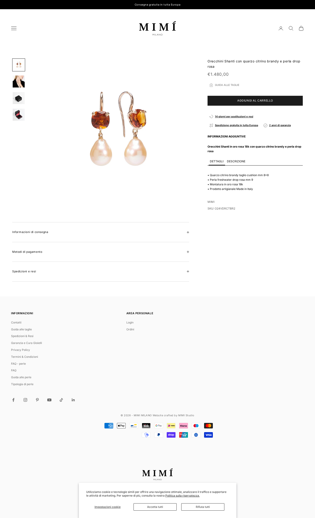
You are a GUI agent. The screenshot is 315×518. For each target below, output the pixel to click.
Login (130, 322)
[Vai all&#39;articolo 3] (18, 98)
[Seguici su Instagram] (25, 400)
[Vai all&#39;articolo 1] (18, 64)
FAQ (13, 370)
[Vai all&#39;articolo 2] (18, 81)
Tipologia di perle (22, 384)
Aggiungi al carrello (255, 100)
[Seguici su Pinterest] (37, 400)
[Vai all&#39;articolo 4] (18, 114)
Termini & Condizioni (24, 356)
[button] (217, 162)
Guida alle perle (21, 377)
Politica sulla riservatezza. (182, 495)
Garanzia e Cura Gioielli (26, 343)
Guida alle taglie (21, 329)
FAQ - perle (18, 363)
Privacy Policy (20, 350)
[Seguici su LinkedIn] (73, 400)
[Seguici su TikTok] (61, 400)
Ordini (130, 329)
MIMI (211, 202)
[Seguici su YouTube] (49, 400)
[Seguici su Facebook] (13, 400)
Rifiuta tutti (203, 507)
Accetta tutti (155, 507)
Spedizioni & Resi (22, 336)
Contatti (16, 322)
